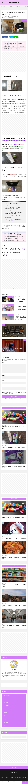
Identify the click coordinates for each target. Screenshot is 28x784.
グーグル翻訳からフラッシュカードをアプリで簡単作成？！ (14, 538)
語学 (4, 725)
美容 (12, 17)
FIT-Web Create (13, 777)
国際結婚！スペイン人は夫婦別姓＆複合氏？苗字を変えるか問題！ (14, 558)
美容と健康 (16, 16)
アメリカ (4, 17)
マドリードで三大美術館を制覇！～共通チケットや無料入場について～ (14, 626)
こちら (11, 220)
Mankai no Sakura (14, 2)
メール (3, 380)
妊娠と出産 (6, 715)
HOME (3, 6)
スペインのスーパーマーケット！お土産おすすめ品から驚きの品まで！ (14, 585)
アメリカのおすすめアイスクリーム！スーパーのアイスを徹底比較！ (20, 299)
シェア (8, 783)
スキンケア (9, 17)
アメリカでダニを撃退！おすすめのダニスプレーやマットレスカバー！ (14, 467)
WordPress (24, 777)
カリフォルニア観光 (7, 702)
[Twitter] (11, 37)
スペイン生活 (6, 705)
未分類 (5, 719)
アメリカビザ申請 (7, 695)
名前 (3, 375)
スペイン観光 (6, 709)
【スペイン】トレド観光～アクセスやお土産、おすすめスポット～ (14, 606)
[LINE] (16, 37)
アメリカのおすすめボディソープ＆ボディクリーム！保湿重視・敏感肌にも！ (20, 309)
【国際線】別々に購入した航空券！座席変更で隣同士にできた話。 (20, 318)
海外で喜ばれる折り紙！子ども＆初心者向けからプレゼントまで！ (14, 427)
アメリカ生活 (9, 6)
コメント (4, 362)
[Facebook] (5, 37)
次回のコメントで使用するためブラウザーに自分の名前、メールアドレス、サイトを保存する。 (14, 393)
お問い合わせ (14, 772)
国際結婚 (5, 712)
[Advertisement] (14, 61)
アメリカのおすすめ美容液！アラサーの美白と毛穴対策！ (13, 447)
